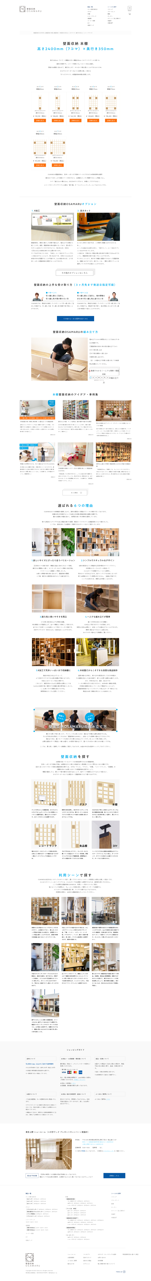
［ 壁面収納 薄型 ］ (70, 1228)
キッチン (110, 16)
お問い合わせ (102, 1257)
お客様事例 (71, 1257)
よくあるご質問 (72, 1260)
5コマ (32, 1222)
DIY (89, 23)
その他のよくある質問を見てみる (75, 318)
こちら (73, 1083)
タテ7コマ (43, 1199)
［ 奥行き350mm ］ (31, 1230)
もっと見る (74, 492)
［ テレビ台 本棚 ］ (71, 1208)
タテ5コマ (36, 1199)
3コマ (37, 1228)
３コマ (27, 1222)
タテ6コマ (36, 1203)
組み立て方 (71, 1264)
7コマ (36, 1222)
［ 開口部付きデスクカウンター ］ (35, 1211)
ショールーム (72, 1254)
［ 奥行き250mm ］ (31, 1228)
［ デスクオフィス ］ (32, 1216)
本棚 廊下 (110, 23)
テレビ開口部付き (93, 9)
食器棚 (89, 18)
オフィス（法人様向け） (114, 18)
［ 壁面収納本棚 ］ (70, 1199)
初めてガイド (87, 1257)
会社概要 (100, 1260)
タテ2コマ (41, 1209)
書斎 (109, 14)
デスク (89, 11)
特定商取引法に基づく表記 (130, 1254)
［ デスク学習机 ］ (31, 1214)
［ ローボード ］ (70, 1235)
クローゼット (111, 11)
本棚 (89, 14)
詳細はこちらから (79, 1080)
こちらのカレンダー (108, 1151)
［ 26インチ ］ (30, 1199)
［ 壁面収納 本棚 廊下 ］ (72, 1218)
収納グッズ (91, 25)
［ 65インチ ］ (30, 1203)
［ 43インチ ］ (30, 1201)
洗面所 (109, 21)
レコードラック (92, 16)
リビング (110, 9)
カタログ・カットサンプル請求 (107, 1254)
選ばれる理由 (87, 1260)
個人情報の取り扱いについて (106, 1264)
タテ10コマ (100, 1220)
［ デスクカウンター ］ (32, 1209)
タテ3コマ (80, 1220)
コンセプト (86, 1254)
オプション (86, 1264)
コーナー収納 (91, 21)
